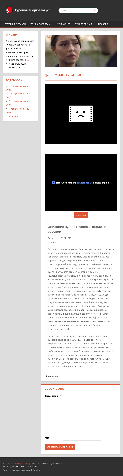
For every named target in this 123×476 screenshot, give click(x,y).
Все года (13, 116)
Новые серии (20, 467)
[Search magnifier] (95, 10)
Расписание (63, 24)
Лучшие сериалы (84, 24)
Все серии (81, 215)
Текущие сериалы (40, 24)
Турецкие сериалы (15, 24)
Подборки (103, 24)
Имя (47, 438)
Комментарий (53, 396)
